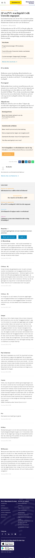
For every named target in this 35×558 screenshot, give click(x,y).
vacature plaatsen (23, 514)
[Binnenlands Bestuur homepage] (30, 3)
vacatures (4, 503)
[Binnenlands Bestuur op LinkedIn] (8, 534)
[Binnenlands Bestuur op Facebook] (2, 534)
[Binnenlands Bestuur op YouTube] (15, 534)
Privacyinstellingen (23, 527)
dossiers (3, 517)
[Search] (32, 5)
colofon (20, 505)
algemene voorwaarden (25, 517)
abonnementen (5, 510)
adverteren (21, 512)
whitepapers (4, 508)
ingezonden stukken (24, 508)
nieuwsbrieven (22, 510)
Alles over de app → (6, 552)
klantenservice (22, 503)
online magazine (6, 512)
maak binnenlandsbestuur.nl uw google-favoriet (25, 521)
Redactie (5, 25)
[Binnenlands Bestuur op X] (5, 534)
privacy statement (23, 525)
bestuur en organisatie (7, 10)
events (3, 505)
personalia (4, 514)
